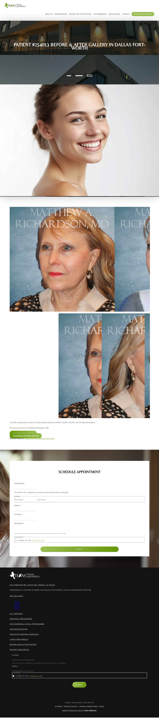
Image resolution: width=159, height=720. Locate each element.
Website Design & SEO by (79, 710)
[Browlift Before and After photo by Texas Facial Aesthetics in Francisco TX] (79, 259)
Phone (18, 514)
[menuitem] (48, 14)
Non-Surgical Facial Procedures (27, 624)
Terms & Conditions (88, 706)
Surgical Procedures (21, 619)
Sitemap (58, 706)
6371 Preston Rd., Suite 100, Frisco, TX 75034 (32, 585)
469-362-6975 (16, 596)
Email (17, 506)
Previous (8, 366)
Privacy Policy (71, 706)
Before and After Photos (23, 644)
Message (19, 523)
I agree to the (31, 540)
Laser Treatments (19, 639)
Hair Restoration (19, 629)
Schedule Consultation (25, 436)
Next (151, 366)
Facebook (19, 484)
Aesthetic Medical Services (24, 634)
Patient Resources (19, 650)
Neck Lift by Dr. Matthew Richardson (40, 438)
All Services (16, 614)
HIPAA (101, 706)
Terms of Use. (38, 540)
